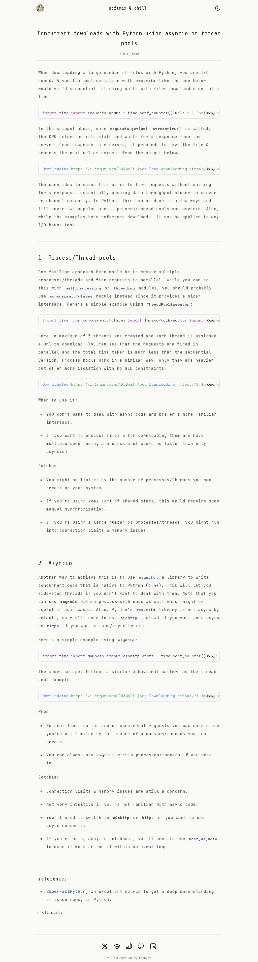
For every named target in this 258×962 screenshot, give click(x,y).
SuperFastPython (66, 891)
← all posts (49, 912)
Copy (211, 113)
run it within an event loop (131, 846)
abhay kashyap (139, 958)
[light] (218, 8)
